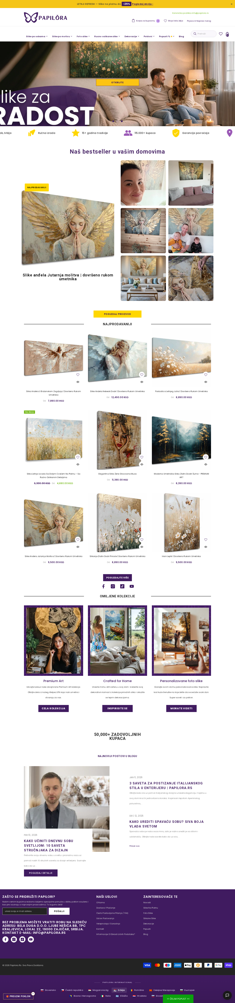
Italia (106, 996)
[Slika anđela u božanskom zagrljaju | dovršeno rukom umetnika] (53, 357)
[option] (117, 83)
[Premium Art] (53, 640)
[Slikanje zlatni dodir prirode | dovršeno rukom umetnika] (117, 522)
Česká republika (72, 990)
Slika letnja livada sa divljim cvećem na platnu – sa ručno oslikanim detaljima (53, 475)
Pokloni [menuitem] (148, 36)
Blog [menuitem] (181, 36)
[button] (14, 84)
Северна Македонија (162, 990)
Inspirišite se (117, 82)
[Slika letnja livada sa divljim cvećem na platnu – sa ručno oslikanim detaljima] (53, 440)
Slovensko (48, 990)
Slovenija (159, 996)
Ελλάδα (122, 996)
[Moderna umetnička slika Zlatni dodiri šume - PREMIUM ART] (181, 440)
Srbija (119, 990)
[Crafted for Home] (117, 640)
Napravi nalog (203, 21)
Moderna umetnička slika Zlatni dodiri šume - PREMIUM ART (181, 475)
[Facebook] (103, 586)
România (137, 990)
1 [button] (113, 121)
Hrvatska (139, 996)
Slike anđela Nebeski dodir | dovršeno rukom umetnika (117, 391)
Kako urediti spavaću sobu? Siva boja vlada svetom (166, 824)
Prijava (190, 21)
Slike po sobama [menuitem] (35, 36)
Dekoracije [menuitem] (131, 36)
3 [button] (122, 121)
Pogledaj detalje (40, 873)
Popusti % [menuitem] (164, 36)
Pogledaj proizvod (117, 314)
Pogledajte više (117, 577)
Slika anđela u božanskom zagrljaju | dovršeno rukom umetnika (53, 393)
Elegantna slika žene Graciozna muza (117, 473)
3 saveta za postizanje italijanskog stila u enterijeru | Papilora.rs (166, 785)
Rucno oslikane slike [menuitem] (106, 36)
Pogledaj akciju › (142, 4)
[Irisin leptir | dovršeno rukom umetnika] (181, 522)
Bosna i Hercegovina (82, 996)
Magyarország (98, 990)
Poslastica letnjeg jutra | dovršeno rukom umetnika (181, 391)
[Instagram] (112, 586)
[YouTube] (131, 586)
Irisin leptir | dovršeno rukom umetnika (181, 556)
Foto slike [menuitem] (82, 36)
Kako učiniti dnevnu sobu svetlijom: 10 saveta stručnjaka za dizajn (48, 845)
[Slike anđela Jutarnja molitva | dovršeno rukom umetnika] (53, 522)
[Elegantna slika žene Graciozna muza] (117, 440)
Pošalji (59, 911)
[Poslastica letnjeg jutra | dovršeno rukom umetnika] (181, 357)
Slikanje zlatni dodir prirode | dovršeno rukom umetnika (117, 556)
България (187, 990)
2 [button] (117, 121)
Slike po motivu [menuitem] (61, 36)
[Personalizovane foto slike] (181, 640)
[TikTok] (122, 586)
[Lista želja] (221, 34)
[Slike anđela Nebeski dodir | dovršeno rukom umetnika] (117, 357)
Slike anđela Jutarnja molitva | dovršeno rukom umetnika (53, 556)
